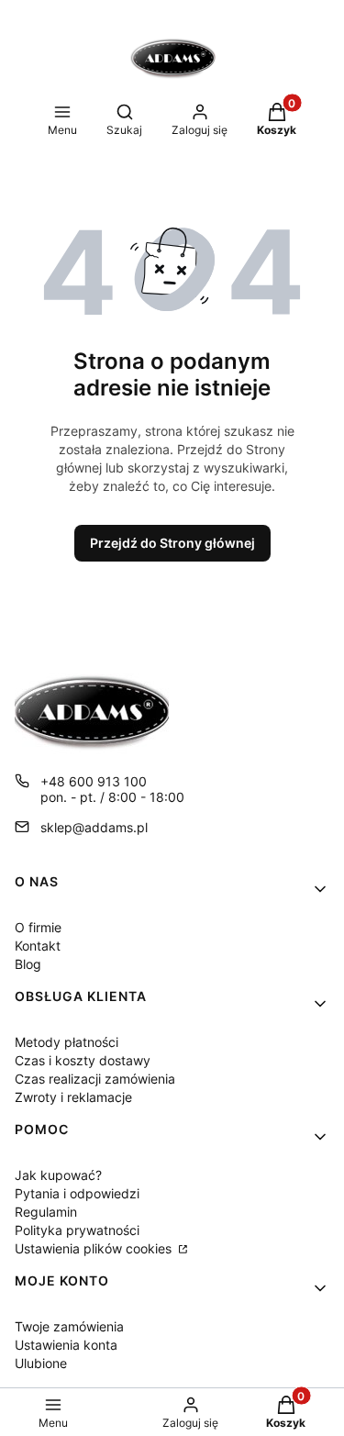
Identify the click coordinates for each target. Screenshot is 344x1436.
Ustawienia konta (66, 1345)
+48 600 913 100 (93, 781)
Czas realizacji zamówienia (95, 1078)
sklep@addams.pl (94, 827)
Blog (28, 964)
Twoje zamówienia (69, 1326)
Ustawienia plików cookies (95, 1248)
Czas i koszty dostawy (82, 1060)
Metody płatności (66, 1042)
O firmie (38, 927)
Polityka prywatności (77, 1230)
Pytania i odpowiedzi (77, 1193)
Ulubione (41, 1363)
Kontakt (38, 945)
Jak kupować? (58, 1175)
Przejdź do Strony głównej (172, 543)
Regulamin (46, 1211)
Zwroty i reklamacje (73, 1097)
